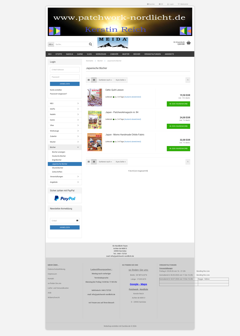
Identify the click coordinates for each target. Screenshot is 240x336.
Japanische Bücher (59, 164)
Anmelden (65, 84)
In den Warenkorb (178, 104)
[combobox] (105, 80)
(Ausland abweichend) (132, 97)
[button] (161, 4)
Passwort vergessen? (58, 94)
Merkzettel (184, 4)
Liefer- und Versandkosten (58, 288)
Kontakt (51, 279)
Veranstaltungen (152, 54)
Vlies (89, 54)
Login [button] (171, 4)
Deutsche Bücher (59, 156)
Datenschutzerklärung (56, 269)
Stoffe (59, 54)
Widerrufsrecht (54, 297)
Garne (80, 54)
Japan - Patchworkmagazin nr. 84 (121, 112)
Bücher (136, 54)
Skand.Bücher (57, 168)
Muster (125, 54)
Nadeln (69, 54)
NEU (49, 54)
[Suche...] (90, 44)
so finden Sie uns (54, 283)
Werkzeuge (101, 54)
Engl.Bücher (56, 160)
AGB (49, 293)
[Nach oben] (232, 332)
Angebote (169, 54)
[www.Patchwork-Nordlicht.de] (120, 21)
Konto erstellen (56, 90)
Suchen (152, 4)
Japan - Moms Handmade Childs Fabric (124, 134)
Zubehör (114, 54)
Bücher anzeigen (58, 152)
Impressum (52, 274)
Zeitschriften (57, 172)
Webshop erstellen (111, 326)
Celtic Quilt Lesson (114, 90)
